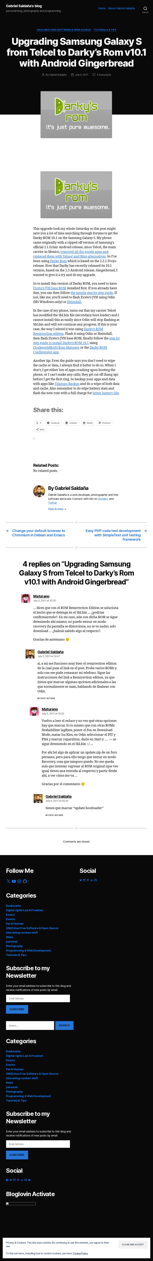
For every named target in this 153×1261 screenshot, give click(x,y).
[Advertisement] (36, 156)
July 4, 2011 (81, 74)
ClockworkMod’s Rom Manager (56, 348)
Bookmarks (13, 905)
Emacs (10, 914)
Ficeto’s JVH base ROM (49, 288)
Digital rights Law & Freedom (24, 910)
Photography (14, 946)
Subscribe (17, 1009)
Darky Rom (58, 261)
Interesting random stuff (22, 932)
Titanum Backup (67, 384)
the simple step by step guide (92, 293)
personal (11, 941)
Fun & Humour (15, 923)
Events (10, 919)
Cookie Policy (80, 1253)
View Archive (57, 509)
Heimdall (74, 302)
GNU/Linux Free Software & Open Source (64, 29)
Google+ (103, 498)
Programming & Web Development (28, 950)
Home (102, 8)
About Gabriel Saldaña (121, 8)
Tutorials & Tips (105, 29)
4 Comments (104, 74)
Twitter (52, 502)
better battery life (106, 393)
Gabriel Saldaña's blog (24, 6)
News (9, 937)
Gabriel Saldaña (58, 74)
